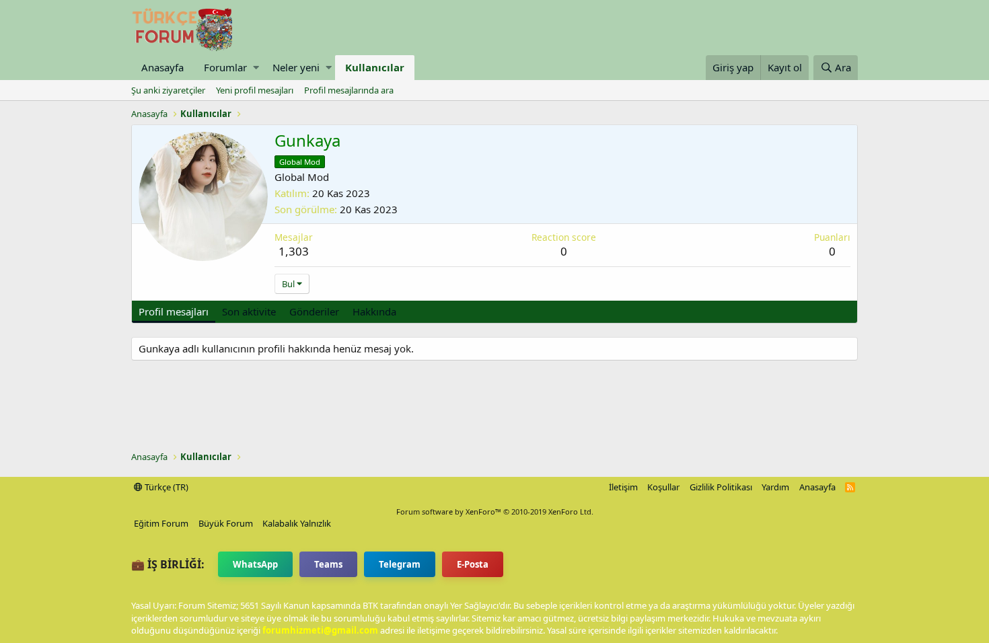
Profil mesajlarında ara (349, 90)
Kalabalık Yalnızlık (296, 523)
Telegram (399, 564)
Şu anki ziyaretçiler (168, 90)
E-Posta (472, 564)
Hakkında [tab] (374, 311)
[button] (256, 67)
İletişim (623, 487)
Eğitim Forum (161, 523)
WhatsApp (255, 564)
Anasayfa (162, 67)
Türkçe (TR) (165, 487)
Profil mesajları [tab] (174, 311)
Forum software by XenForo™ (494, 511)
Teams (328, 564)
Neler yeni (296, 67)
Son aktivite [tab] (249, 311)
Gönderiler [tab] (314, 311)
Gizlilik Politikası (721, 487)
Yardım (775, 487)
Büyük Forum (225, 523)
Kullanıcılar (374, 67)
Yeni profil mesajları (254, 90)
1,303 (294, 251)
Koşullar (663, 487)
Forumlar (225, 67)
